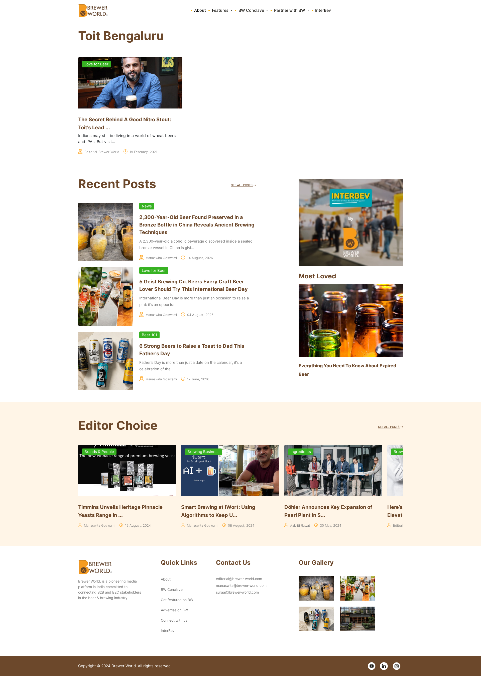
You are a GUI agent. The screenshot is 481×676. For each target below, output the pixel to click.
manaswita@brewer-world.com (241, 585)
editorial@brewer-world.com (239, 579)
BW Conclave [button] (251, 10)
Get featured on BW (177, 600)
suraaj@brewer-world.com (237, 592)
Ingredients (197, 451)
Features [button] (220, 10)
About (200, 10)
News (147, 206)
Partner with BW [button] (290, 10)
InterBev (323, 10)
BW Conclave (172, 589)
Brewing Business (100, 451)
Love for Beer (96, 64)
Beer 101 (149, 334)
